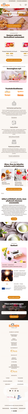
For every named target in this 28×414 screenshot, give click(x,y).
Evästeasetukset (22, 408)
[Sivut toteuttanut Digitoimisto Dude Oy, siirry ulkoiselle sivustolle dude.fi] (14, 411)
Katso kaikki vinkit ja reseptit (14, 189)
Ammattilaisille (12, 1)
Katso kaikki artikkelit (14, 297)
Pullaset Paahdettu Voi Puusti (9, 51)
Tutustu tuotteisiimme (14, 26)
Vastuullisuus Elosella (14, 136)
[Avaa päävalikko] (26, 4)
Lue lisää (14, 219)
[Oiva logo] (14, 351)
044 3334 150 (14, 368)
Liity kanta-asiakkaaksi (22, 1)
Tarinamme (14, 117)
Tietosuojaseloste (14, 408)
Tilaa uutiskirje (14, 316)
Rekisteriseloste (5, 408)
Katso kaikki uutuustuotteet (14, 60)
